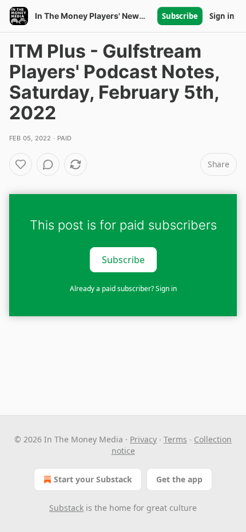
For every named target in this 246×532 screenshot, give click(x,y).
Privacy (143, 439)
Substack (66, 507)
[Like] (20, 164)
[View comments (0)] (48, 164)
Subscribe (180, 16)
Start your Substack (93, 479)
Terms (175, 439)
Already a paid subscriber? (123, 288)
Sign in (222, 16)
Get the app (179, 479)
